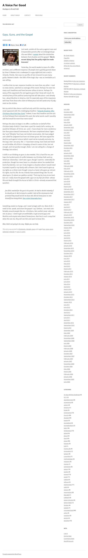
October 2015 (68, 253)
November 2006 (69, 364)
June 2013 (67, 307)
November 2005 (69, 379)
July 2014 (66, 279)
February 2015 (68, 271)
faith (65, 428)
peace (66, 469)
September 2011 (69, 315)
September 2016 (69, 225)
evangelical (67, 423)
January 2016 (68, 246)
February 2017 (68, 212)
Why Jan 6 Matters (79, 81)
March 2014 (67, 289)
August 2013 (68, 302)
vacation (66, 515)
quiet (65, 477)
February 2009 (68, 336)
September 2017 (69, 199)
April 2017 (67, 207)
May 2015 (67, 264)
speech (66, 508)
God (65, 438)
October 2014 (68, 274)
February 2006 (68, 374)
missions (66, 461)
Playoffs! (66, 58)
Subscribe (68, 42)
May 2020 (67, 163)
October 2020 (68, 158)
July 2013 (66, 305)
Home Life (67, 449)
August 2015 (68, 256)
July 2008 (66, 343)
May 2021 (67, 151)
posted (35, 54)
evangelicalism (68, 426)
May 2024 (67, 122)
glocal (66, 436)
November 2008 (69, 338)
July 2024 (66, 120)
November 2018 (69, 174)
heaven (66, 443)
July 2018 (66, 179)
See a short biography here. (32, 198)
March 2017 (67, 210)
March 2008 (67, 346)
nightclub (6, 232)
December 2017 (69, 192)
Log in (66, 533)
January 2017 (68, 215)
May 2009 (67, 333)
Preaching (38, 15)
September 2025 (69, 115)
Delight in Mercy (69, 61)
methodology (68, 459)
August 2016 (68, 228)
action (66, 405)
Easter (66, 420)
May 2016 (67, 235)
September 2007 (69, 356)
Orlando (11, 232)
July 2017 (66, 204)
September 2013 (69, 300)
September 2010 (69, 325)
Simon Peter (68, 503)
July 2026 (66, 109)
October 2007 (68, 354)
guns (51, 229)
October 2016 (68, 222)
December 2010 (69, 323)
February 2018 (68, 189)
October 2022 (68, 130)
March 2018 (67, 186)
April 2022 (67, 140)
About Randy (15, 15)
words (66, 518)
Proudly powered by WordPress (12, 554)
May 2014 (67, 284)
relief (65, 487)
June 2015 (67, 261)
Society (66, 505)
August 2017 (68, 202)
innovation (67, 451)
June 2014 (67, 282)
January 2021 (68, 153)
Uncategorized (68, 510)
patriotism (67, 467)
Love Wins (67, 456)
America (66, 408)
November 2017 (69, 194)
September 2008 (69, 341)
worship (66, 521)
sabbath (66, 497)
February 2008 (68, 348)
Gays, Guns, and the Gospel (18, 34)
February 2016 (68, 243)
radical (66, 479)
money (66, 464)
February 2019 (68, 171)
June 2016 (67, 233)
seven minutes (68, 500)
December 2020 (69, 156)
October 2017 (68, 197)
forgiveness (67, 431)
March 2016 (67, 240)
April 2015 (67, 266)
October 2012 (68, 310)
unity (65, 513)
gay (44, 229)
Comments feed (69, 539)
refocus (66, 482)
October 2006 (68, 366)
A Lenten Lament (69, 63)
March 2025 (67, 117)
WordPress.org (68, 541)
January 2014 (68, 292)
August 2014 (68, 276)
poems (66, 472)
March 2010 (67, 328)
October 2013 (68, 297)
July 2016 (66, 230)
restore (66, 490)
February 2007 (68, 359)
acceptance (67, 402)
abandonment (68, 400)
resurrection (68, 492)
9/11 (65, 397)
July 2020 (66, 161)
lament (66, 454)
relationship (67, 485)
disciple (28, 229)
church (66, 415)
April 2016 (67, 238)
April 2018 (67, 184)
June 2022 (67, 135)
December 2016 (69, 217)
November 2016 (69, 220)
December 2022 (69, 127)
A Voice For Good (14, 5)
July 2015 (66, 258)
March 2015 (67, 269)
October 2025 (68, 112)
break (66, 410)
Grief (77, 97)
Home (4, 15)
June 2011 (67, 318)
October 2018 (68, 176)
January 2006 (68, 377)
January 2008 (68, 351)
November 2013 (69, 294)
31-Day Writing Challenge (72, 395)
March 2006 (67, 372)
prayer (66, 474)
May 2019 (67, 169)
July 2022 (66, 133)
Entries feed (67, 536)
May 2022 (67, 138)
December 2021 (69, 145)
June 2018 (67, 181)
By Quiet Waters (69, 55)
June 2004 (67, 382)
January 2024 (68, 125)
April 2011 (67, 320)
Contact (27, 15)
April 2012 (67, 312)
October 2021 (68, 148)
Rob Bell (66, 495)
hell (65, 446)
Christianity (22, 229)
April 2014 (67, 287)
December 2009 (69, 330)
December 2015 (69, 248)
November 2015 (69, 251)
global (66, 433)
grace (33, 229)
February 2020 (68, 166)
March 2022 (67, 143)
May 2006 (67, 369)
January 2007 (68, 361)
